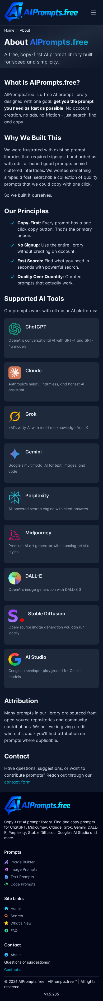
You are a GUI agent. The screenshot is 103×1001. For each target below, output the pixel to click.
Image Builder (23, 862)
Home (9, 30)
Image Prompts (24, 869)
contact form (17, 782)
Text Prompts (22, 876)
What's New (21, 923)
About (16, 954)
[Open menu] (93, 12)
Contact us (13, 969)
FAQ (14, 930)
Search (17, 915)
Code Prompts (23, 884)
